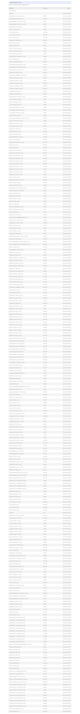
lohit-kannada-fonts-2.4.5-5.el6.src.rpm (17, 346)
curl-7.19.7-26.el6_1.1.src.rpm (15, 102)
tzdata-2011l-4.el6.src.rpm (14, 657)
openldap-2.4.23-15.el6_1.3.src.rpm (16, 421)
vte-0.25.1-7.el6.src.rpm (14, 665)
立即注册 (20, 2)
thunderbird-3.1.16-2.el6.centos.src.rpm (17, 630)
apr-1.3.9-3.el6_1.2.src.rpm (14, 34)
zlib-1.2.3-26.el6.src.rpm (14, 711)
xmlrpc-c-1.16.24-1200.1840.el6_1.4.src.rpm (18, 679)
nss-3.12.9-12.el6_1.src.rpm (15, 408)
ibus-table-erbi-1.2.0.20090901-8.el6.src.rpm (18, 217)
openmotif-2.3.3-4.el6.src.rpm (15, 424)
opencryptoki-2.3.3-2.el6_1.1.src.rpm (16, 416)
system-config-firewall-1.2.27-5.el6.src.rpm (17, 595)
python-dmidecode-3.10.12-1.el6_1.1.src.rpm (18, 472)
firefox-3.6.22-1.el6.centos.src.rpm (16, 158)
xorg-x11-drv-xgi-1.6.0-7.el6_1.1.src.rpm (17, 684)
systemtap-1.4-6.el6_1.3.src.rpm (15, 606)
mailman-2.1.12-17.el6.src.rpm (15, 370)
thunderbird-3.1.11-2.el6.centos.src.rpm (17, 617)
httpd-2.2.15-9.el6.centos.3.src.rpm (16, 209)
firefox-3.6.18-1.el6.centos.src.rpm (16, 153)
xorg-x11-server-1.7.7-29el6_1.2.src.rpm (17, 689)
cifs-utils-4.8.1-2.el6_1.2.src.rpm (15, 72)
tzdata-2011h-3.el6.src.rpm (14, 655)
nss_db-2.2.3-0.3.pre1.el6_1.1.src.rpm (17, 413)
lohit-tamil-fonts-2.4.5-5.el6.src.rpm (16, 357)
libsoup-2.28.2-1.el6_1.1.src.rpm (15, 322)
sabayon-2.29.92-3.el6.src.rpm (15, 539)
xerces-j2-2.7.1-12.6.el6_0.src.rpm (16, 673)
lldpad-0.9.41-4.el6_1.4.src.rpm (15, 332)
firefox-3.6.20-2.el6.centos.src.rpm (16, 155)
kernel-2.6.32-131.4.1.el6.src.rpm (16, 281)
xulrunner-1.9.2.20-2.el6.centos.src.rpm (17, 695)
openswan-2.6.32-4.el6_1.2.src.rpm (16, 437)
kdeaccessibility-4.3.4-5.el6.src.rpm (16, 249)
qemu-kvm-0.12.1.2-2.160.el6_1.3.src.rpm (17, 483)
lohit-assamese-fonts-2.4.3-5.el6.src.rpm (17, 338)
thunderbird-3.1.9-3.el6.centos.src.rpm (17, 641)
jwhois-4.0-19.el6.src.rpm (14, 246)
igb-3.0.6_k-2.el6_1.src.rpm (14, 225)
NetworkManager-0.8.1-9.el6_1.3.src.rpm (17, 24)
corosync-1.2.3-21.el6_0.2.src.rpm (16, 83)
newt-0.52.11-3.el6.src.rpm (14, 394)
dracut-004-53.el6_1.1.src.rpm (15, 131)
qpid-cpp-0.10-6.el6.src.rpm (14, 491)
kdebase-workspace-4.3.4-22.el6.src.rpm (17, 257)
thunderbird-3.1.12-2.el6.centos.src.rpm (17, 622)
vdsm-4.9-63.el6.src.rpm (14, 663)
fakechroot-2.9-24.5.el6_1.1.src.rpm (16, 142)
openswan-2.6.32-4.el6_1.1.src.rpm (16, 434)
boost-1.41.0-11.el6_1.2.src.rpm (15, 61)
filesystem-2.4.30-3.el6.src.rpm (15, 150)
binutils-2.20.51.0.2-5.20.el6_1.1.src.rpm (17, 56)
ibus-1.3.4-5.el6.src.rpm (14, 212)
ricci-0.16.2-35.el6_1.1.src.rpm (15, 518)
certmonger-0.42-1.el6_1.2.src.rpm (16, 69)
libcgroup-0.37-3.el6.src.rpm (15, 303)
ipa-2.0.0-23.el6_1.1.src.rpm (15, 228)
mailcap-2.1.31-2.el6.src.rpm (15, 367)
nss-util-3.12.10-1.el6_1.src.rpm (15, 410)
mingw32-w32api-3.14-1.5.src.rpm (16, 381)
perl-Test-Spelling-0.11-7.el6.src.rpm (16, 453)
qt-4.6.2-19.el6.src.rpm (13, 504)
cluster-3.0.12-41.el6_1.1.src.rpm (16, 77)
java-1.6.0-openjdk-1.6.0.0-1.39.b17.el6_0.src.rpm (19, 241)
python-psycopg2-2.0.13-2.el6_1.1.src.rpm (17, 475)
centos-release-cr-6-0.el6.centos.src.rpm (17, 67)
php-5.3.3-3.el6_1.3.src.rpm (14, 456)
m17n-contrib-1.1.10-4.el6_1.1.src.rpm (17, 362)
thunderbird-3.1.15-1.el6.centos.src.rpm (17, 628)
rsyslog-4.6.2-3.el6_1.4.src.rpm (15, 531)
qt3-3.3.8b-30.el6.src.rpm (14, 510)
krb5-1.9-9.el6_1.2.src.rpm (14, 292)
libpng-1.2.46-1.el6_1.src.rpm (15, 311)
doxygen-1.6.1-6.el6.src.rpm (15, 128)
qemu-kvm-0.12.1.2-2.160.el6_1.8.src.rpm (17, 488)
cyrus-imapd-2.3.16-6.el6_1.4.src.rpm (16, 112)
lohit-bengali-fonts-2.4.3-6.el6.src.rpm (16, 340)
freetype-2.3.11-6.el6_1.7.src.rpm (16, 171)
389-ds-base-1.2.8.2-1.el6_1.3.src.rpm (17, 16)
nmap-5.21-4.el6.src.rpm (14, 399)
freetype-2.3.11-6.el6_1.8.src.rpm (16, 174)
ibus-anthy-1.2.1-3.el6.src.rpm (15, 214)
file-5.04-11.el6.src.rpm (14, 144)
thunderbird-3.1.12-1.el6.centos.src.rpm (17, 620)
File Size (45, 8)
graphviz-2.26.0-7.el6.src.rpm (15, 195)
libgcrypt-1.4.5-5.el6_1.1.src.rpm (15, 306)
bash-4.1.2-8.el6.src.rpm (14, 45)
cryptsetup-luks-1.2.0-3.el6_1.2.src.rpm (17, 96)
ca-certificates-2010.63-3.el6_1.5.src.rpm (17, 64)
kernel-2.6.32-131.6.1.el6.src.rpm (16, 284)
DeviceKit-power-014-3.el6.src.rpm (16, 18)
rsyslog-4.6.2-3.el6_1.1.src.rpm (15, 526)
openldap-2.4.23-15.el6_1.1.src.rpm (16, 418)
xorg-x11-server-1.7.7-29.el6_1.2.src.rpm (17, 687)
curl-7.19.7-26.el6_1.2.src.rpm (15, 104)
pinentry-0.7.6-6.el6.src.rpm (14, 459)
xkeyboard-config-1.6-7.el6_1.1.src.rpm (17, 676)
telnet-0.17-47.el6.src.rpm (14, 609)
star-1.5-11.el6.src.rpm (13, 582)
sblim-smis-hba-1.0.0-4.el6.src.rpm (16, 544)
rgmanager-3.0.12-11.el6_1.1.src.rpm (16, 515)
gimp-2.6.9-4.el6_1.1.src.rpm (15, 182)
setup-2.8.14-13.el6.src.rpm (14, 561)
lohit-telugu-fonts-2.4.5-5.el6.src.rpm (16, 359)
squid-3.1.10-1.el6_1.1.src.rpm (15, 571)
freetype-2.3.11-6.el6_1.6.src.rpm (16, 169)
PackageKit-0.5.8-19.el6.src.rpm (15, 26)
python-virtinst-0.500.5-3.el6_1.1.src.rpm (17, 477)
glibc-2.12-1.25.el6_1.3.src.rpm (15, 185)
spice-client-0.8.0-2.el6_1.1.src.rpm (16, 569)
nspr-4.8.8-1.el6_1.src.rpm (14, 402)
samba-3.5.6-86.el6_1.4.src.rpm (15, 542)
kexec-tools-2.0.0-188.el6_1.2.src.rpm (16, 287)
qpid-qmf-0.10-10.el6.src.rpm (15, 496)
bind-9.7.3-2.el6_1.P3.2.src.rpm (15, 51)
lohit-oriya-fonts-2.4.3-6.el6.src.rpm (16, 351)
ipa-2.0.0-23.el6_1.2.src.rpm (15, 230)
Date (68, 8)
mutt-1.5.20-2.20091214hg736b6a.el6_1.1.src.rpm (19, 386)
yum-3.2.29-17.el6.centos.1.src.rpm (16, 708)
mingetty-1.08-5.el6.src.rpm (14, 378)
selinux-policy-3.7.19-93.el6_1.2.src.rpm (17, 555)
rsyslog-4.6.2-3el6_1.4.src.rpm (15, 534)
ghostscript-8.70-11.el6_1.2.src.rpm (16, 179)
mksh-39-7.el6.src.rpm (13, 383)
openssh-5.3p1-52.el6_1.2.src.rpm (16, 426)
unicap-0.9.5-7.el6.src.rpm (14, 660)
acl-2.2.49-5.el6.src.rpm (14, 32)
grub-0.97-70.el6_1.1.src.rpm (15, 198)
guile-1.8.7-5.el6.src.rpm (14, 204)
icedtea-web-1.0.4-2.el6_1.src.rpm (16, 220)
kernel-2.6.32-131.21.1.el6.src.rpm (16, 279)
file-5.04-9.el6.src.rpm (13, 147)
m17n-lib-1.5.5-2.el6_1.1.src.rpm (15, 365)
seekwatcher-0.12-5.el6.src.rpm (15, 552)
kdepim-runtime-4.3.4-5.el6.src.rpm (16, 265)
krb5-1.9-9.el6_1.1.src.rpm (14, 289)
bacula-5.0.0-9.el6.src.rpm (14, 42)
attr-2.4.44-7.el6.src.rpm (14, 37)
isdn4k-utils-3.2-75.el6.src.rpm (15, 233)
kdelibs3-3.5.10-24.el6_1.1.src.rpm (16, 263)
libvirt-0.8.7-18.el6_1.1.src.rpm (15, 327)
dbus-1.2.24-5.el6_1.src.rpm (15, 115)
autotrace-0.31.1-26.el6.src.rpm (15, 40)
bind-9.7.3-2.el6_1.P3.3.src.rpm (15, 53)
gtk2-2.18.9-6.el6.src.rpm (14, 201)
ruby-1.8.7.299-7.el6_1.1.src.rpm (15, 536)
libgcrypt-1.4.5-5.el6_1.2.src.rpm (15, 308)
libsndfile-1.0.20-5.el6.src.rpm (15, 319)
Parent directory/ (12, 10)
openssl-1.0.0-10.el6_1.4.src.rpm (16, 429)
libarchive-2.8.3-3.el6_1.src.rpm (15, 300)
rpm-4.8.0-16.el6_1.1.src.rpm (15, 523)
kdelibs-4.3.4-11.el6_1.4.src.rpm (15, 260)
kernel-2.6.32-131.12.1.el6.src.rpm (16, 271)
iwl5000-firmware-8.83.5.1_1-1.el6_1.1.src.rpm (18, 236)
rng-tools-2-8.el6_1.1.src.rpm (15, 520)
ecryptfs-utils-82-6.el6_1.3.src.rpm (16, 136)
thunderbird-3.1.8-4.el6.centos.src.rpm (17, 638)
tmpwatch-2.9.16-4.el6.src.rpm (15, 646)
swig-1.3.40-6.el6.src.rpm (14, 590)
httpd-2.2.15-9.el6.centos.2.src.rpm (16, 206)
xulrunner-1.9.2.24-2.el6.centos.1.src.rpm (17, 706)
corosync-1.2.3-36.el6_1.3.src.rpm (16, 85)
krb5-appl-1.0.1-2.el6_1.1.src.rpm (16, 295)
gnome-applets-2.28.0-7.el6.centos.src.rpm (18, 187)
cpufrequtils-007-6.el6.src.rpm (15, 91)
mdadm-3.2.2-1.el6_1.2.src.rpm (15, 375)
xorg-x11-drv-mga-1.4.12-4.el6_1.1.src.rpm (18, 681)
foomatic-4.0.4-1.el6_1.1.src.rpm (15, 166)
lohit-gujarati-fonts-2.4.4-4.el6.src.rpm (16, 343)
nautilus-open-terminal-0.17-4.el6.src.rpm (17, 391)
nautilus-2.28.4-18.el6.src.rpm (15, 389)
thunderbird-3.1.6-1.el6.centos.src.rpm (17, 633)
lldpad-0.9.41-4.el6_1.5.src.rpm (15, 335)
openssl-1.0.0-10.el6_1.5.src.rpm (16, 432)
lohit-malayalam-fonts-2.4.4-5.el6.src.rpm (17, 348)
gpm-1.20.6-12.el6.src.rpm (14, 193)
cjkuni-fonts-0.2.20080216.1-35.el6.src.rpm (17, 75)
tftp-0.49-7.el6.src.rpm (13, 612)
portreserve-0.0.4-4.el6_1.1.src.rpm (16, 461)
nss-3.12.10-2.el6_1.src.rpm (15, 405)
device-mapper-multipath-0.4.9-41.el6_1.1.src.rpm (19, 118)
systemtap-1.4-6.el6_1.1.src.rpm (15, 601)
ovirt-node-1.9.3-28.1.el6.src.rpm (15, 442)
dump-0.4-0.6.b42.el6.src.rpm (15, 134)
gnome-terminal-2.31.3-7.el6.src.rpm (16, 190)
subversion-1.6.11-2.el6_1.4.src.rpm (16, 585)
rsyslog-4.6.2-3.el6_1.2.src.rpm (15, 528)
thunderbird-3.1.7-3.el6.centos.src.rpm (17, 636)
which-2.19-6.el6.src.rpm (14, 668)
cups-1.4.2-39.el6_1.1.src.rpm (15, 99)
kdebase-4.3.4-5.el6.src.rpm (15, 255)
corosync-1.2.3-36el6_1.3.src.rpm (16, 88)
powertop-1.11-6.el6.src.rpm (15, 469)
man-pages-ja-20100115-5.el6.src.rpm (17, 373)
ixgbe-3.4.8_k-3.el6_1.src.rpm (15, 238)
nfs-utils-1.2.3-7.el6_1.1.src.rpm (15, 397)
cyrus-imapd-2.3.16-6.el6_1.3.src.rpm (16, 110)
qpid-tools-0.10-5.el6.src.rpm (15, 499)
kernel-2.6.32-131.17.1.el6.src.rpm (16, 273)
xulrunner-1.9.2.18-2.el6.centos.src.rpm (17, 692)
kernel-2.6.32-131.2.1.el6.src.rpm (16, 276)
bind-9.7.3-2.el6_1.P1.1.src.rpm (15, 48)
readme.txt (11, 512)
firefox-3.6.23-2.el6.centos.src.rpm (16, 161)
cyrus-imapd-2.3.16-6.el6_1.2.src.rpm (16, 107)
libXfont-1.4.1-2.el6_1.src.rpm (15, 297)
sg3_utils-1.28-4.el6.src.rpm (14, 563)
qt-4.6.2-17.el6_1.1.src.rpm (14, 501)
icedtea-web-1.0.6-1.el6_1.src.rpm (16, 222)
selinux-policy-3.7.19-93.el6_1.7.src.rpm (17, 558)
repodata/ (11, 13)
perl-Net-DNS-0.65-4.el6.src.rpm (15, 448)
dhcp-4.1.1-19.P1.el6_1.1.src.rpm (16, 120)
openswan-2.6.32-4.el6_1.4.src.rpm (16, 440)
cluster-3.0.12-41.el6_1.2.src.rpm (16, 80)
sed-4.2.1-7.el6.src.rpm (14, 550)
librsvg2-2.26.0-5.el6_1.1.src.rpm (16, 314)
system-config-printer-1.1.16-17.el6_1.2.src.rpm (18, 598)
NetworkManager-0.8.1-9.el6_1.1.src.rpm (17, 21)
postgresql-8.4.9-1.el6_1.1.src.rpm (16, 467)
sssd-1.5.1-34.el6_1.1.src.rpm (15, 574)
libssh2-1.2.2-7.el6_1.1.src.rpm (15, 324)
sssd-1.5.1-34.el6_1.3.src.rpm (15, 579)
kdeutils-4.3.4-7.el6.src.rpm (14, 268)
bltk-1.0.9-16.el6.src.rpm (14, 59)
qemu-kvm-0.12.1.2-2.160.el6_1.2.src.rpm (17, 480)
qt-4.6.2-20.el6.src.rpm (13, 507)
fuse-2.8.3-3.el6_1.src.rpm (14, 177)
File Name (11, 8)
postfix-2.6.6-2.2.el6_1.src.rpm (15, 464)
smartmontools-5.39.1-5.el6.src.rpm (16, 566)
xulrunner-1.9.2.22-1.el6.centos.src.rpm (17, 700)
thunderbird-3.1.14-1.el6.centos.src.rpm (17, 625)
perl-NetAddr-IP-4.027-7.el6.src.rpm (16, 450)
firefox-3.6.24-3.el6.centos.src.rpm (16, 163)
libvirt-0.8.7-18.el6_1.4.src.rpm (15, 330)
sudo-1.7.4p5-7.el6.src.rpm (14, 587)
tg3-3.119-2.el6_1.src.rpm (14, 614)
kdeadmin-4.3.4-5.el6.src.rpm (15, 252)
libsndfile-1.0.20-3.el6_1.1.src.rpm (16, 316)
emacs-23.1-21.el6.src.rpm (14, 139)
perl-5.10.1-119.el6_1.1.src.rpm (15, 445)
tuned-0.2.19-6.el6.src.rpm (14, 649)
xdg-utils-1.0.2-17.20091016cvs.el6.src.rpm (18, 671)
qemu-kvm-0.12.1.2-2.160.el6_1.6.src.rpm (17, 485)
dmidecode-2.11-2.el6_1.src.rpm (15, 123)
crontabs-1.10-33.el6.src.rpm (15, 93)
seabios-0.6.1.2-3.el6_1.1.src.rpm (16, 547)
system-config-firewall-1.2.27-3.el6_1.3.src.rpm (18, 593)
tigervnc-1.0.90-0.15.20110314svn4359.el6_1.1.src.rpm (20, 644)
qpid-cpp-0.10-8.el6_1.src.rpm (15, 493)
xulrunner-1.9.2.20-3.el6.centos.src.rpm (17, 697)
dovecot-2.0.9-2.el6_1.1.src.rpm (15, 126)
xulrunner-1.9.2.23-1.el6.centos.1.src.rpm (17, 703)
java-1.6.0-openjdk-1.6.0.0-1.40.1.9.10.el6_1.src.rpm (19, 244)
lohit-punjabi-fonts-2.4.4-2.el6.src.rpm (16, 354)
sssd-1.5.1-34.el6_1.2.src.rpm (15, 577)
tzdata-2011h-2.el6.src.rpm (14, 652)
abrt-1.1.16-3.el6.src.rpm (14, 29)
